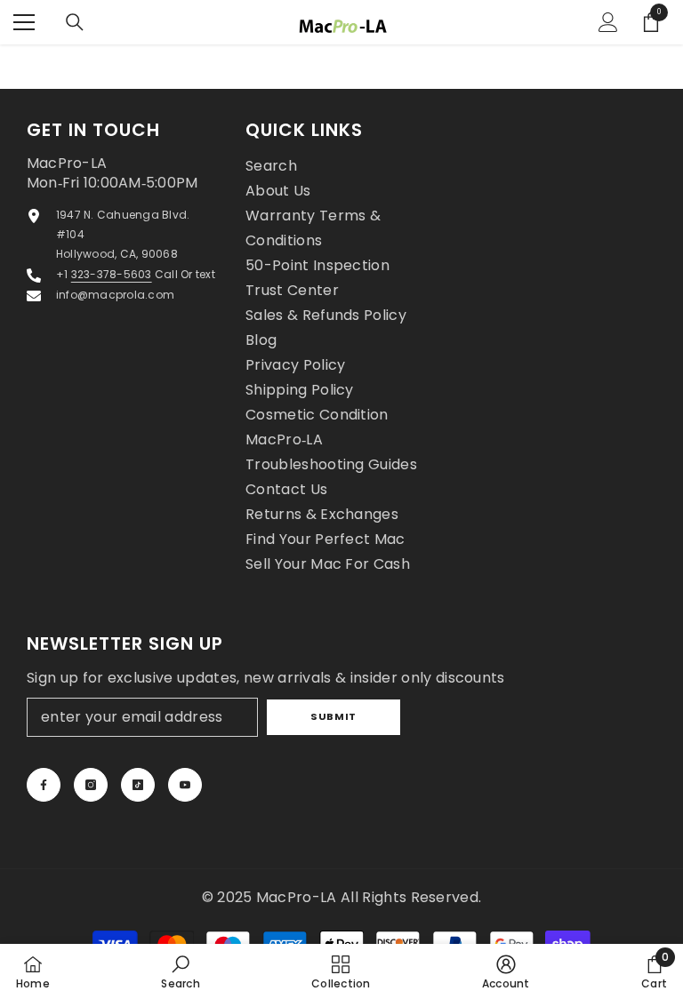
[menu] (24, 22)
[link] (180, 971)
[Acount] (608, 22)
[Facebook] (43, 785)
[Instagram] (91, 785)
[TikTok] (138, 785)
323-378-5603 (111, 274)
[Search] (74, 22)
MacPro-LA (298, 897)
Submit (333, 716)
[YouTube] (185, 785)
